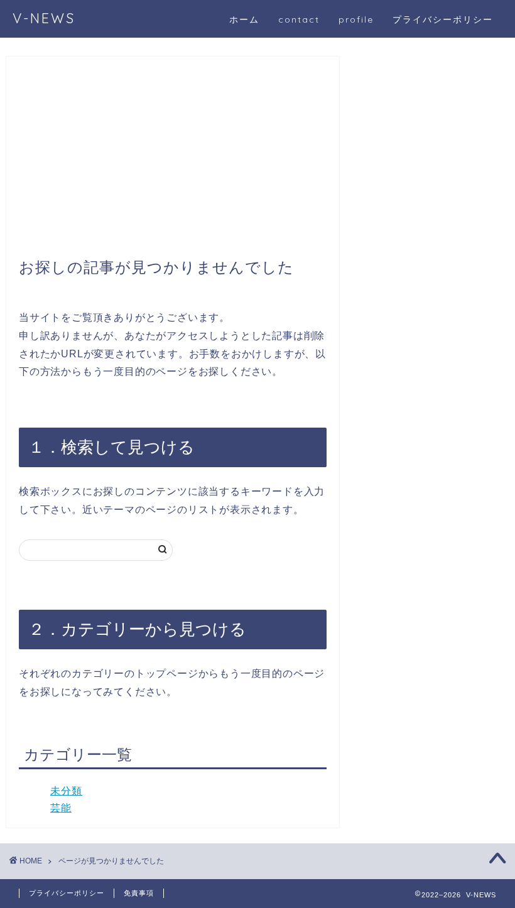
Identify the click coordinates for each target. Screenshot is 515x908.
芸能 (61, 808)
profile (356, 19)
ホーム (244, 19)
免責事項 (139, 893)
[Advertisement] (173, 163)
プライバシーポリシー (443, 19)
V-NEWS (44, 17)
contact (299, 19)
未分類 (66, 791)
